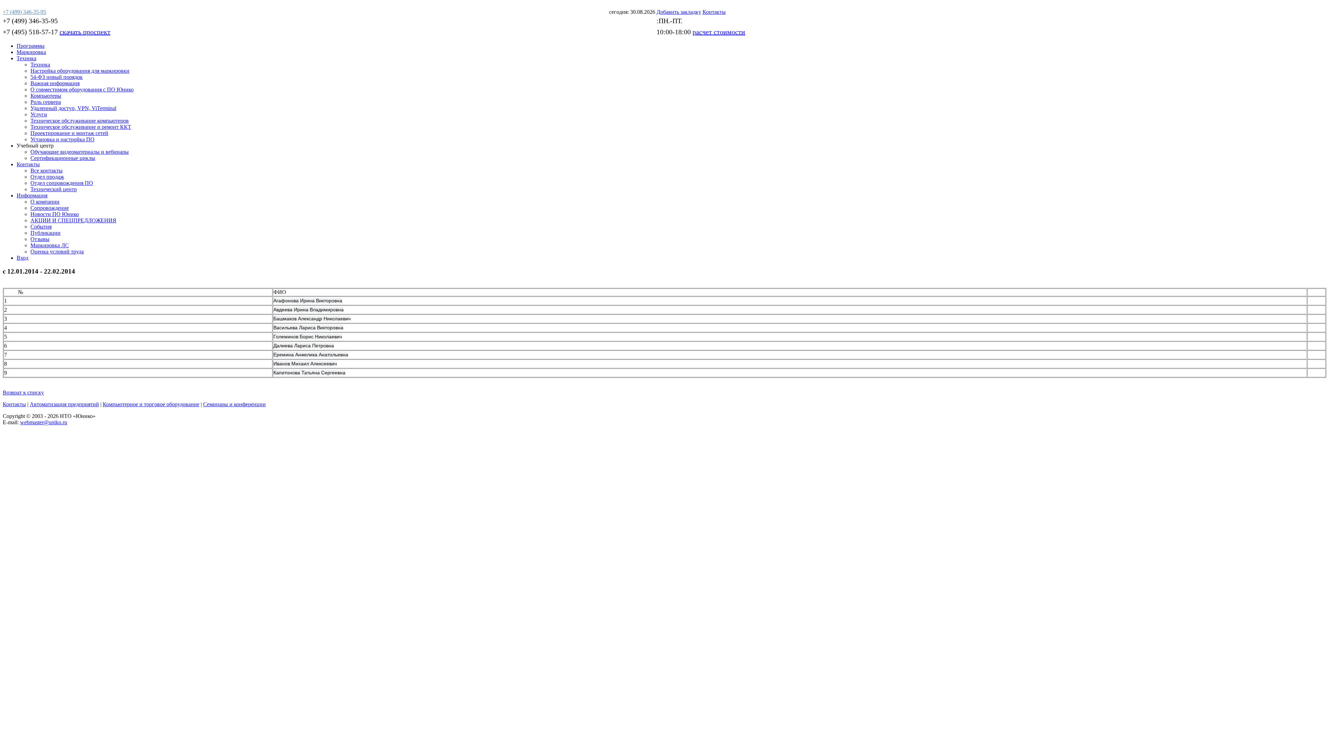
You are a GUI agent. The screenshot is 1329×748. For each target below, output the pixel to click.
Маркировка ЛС (49, 245)
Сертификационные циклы (62, 158)
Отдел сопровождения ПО (61, 183)
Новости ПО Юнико (54, 214)
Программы (31, 46)
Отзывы (39, 239)
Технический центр (53, 189)
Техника (26, 58)
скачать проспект (85, 32)
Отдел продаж (47, 177)
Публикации (45, 233)
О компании (45, 202)
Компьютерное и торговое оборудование (151, 404)
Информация (32, 195)
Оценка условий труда (57, 252)
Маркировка (31, 52)
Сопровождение (49, 208)
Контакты (28, 164)
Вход (22, 258)
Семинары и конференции (234, 404)
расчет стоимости (719, 32)
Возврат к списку (23, 392)
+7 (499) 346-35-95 (30, 21)
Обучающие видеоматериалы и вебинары (79, 152)
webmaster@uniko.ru (43, 422)
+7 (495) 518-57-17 (30, 32)
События (41, 227)
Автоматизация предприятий (64, 404)
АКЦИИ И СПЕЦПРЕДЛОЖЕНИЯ (73, 220)
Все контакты (46, 170)
